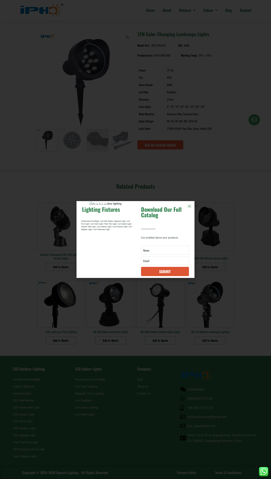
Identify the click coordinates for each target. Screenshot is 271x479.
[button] (189, 206)
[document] (135, 239)
